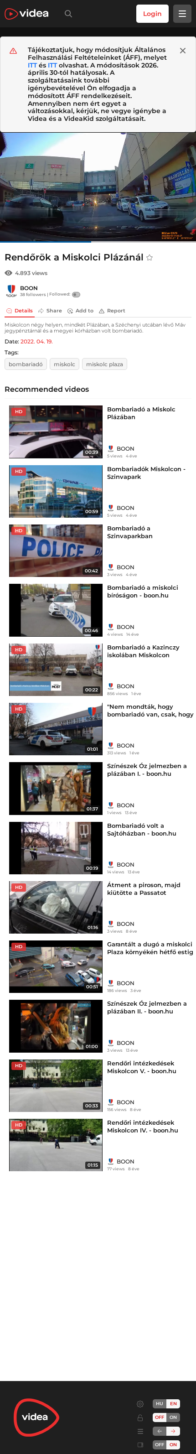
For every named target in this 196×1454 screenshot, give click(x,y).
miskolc (64, 364)
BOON (29, 288)
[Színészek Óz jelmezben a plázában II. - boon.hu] (56, 1026)
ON (173, 1417)
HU (159, 1404)
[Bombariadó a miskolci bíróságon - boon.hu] (56, 610)
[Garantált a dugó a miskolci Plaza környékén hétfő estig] (56, 966)
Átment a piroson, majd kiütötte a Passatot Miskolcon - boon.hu (144, 892)
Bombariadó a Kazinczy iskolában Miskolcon (143, 651)
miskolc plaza (104, 364)
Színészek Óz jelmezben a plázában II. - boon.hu (147, 1007)
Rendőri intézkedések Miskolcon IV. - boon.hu (142, 1126)
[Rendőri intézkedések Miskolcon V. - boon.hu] (56, 1085)
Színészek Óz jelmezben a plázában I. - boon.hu (147, 769)
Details (24, 310)
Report (116, 310)
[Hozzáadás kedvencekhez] (149, 257)
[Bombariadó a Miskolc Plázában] (56, 431)
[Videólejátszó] (98, 187)
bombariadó (26, 364)
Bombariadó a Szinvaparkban (130, 532)
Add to (84, 310)
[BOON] (11, 291)
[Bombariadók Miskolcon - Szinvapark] (56, 491)
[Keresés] (66, 14)
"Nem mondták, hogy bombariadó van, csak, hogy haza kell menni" (150, 714)
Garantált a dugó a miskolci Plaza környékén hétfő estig (150, 947)
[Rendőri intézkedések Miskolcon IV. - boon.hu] (56, 1145)
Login (152, 14)
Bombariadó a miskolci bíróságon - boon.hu (142, 591)
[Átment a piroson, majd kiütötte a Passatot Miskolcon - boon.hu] (56, 907)
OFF (159, 1445)
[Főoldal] (26, 14)
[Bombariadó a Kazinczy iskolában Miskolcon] (56, 670)
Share (54, 310)
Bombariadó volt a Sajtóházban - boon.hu (141, 829)
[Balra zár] (159, 1431)
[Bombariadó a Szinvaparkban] (56, 550)
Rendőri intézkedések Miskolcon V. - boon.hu (141, 1067)
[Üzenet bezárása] (182, 50)
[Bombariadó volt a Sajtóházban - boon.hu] (56, 848)
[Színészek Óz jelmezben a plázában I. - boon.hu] (56, 788)
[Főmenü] (182, 14)
